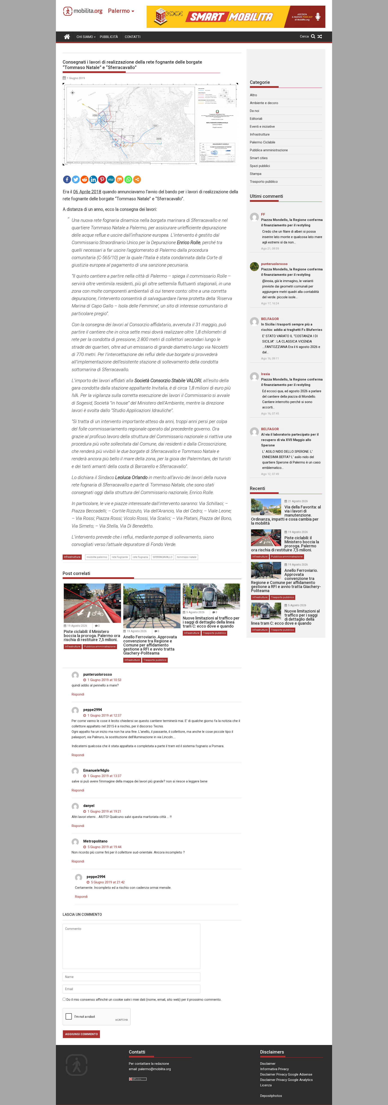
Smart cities (259, 158)
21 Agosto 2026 (298, 501)
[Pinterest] (102, 179)
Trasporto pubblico (154, 660)
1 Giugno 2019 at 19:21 (104, 811)
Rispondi (78, 694)
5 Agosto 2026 (195, 612)
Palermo (119, 11)
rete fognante (120, 557)
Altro (253, 95)
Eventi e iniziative (262, 127)
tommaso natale (186, 557)
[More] (137, 179)
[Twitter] (76, 179)
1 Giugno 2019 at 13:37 (104, 776)
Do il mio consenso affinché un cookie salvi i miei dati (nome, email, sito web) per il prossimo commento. (143, 1000)
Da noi (254, 111)
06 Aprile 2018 (87, 191)
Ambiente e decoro (264, 103)
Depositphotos (271, 1096)
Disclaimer (268, 1064)
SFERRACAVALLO (162, 557)
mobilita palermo (97, 557)
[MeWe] (111, 179)
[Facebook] (67, 179)
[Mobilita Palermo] (67, 36)
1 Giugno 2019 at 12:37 (104, 715)
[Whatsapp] (128, 179)
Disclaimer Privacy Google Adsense (286, 1074)
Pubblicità (109, 37)
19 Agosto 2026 (77, 625)
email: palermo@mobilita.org (150, 1069)
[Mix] (119, 179)
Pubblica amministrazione (100, 646)
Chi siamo (85, 37)
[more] (137, 179)
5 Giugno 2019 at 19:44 (104, 847)
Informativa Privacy (274, 1069)
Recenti (257, 488)
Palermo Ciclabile (262, 142)
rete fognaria (140, 557)
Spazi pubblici (260, 166)
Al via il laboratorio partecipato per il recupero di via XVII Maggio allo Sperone (290, 439)
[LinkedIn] (93, 179)
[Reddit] (84, 179)
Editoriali (256, 119)
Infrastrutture (72, 557)
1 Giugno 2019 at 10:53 (104, 680)
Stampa (255, 174)
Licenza (266, 1085)
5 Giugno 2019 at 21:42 (107, 882)
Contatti (132, 37)
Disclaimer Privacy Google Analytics (286, 1080)
